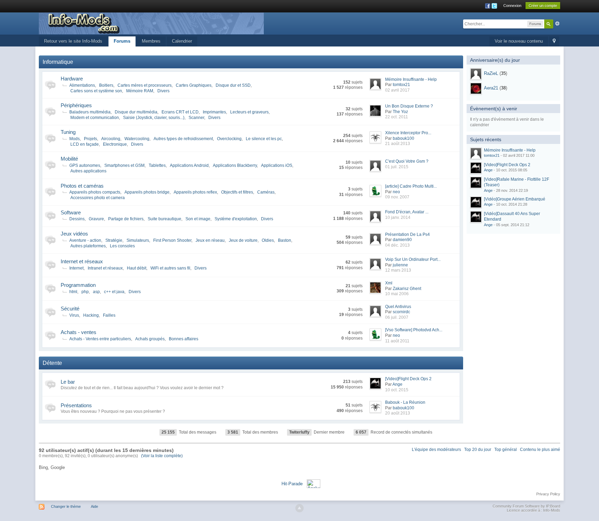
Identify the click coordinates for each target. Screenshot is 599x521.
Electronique (115, 144)
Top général (505, 449)
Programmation (78, 285)
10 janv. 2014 (397, 217)
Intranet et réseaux (105, 268)
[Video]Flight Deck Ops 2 (408, 378)
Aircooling (110, 138)
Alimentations (82, 85)
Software (71, 212)
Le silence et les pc (264, 138)
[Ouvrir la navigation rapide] (554, 41)
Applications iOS (276, 165)
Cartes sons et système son (96, 90)
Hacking (91, 315)
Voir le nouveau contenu (519, 41)
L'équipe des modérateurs (436, 449)
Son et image (197, 218)
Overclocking (229, 138)
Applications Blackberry (235, 165)
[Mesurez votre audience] (313, 483)
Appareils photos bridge (147, 192)
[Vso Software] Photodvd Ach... (413, 329)
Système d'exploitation (236, 218)
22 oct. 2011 (396, 116)
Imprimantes (214, 112)
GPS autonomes (84, 165)
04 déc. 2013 (397, 245)
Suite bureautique (164, 218)
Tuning (68, 132)
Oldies (268, 240)
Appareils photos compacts (94, 192)
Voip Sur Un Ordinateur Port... (413, 259)
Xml (388, 283)
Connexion (512, 5)
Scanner (196, 117)
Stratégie (113, 240)
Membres (151, 41)
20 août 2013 (397, 413)
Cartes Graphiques (193, 85)
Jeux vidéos (74, 234)
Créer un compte (543, 5)
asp (96, 291)
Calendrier (182, 41)
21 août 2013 (397, 143)
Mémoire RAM (139, 90)
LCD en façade (84, 144)
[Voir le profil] (476, 74)
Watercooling (136, 138)
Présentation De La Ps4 (407, 234)
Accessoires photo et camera (97, 197)
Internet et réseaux (82, 261)
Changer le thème (66, 506)
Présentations (76, 405)
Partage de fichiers (126, 218)
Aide (94, 506)
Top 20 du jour (477, 449)
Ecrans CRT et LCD (180, 112)
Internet (76, 268)
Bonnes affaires (183, 338)
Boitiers (106, 85)
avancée (557, 23)
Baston (284, 240)
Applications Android (189, 165)
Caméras (266, 192)
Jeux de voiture (243, 240)
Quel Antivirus (398, 306)
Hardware (72, 79)
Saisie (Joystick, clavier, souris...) (153, 117)
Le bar (68, 382)
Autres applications (88, 171)
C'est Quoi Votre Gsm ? (406, 161)
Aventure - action (85, 240)
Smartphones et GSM (124, 165)
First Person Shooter (172, 240)
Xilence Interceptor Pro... (408, 132)
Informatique (58, 62)
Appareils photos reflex (195, 192)
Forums (122, 41)
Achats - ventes (78, 332)
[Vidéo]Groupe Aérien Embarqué (514, 199)
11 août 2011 (397, 341)
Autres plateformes (88, 246)
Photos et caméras (82, 186)
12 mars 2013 (398, 270)
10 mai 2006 (397, 293)
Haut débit (136, 268)
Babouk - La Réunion (405, 402)
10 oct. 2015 (396, 389)
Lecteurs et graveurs (249, 112)
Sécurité (70, 308)
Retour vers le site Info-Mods (73, 41)
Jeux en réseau (210, 240)
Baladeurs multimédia (90, 112)
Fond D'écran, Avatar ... (406, 212)
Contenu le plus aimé (540, 449)
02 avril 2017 (397, 90)
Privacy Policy (548, 494)
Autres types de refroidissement (183, 138)
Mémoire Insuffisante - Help (411, 79)
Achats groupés (150, 338)
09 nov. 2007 (397, 197)
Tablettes (157, 165)
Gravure (96, 218)
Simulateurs (138, 240)
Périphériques (76, 105)
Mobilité (69, 159)
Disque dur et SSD (233, 85)
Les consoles (122, 246)
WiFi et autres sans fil (170, 268)
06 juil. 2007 (396, 317)
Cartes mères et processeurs (145, 85)
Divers (163, 90)
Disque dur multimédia (136, 112)
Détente (52, 363)
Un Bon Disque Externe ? (409, 106)
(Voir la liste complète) (162, 455)
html (73, 291)
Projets (90, 138)
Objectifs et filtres (237, 192)
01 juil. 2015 (396, 166)
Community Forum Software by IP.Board (526, 506)
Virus (74, 315)
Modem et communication (94, 117)
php (85, 291)
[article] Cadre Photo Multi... (411, 186)
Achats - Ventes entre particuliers (100, 338)
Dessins (77, 218)
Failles (109, 315)
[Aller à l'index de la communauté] (151, 23)
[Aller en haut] (299, 508)
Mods (74, 138)
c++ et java (114, 291)
